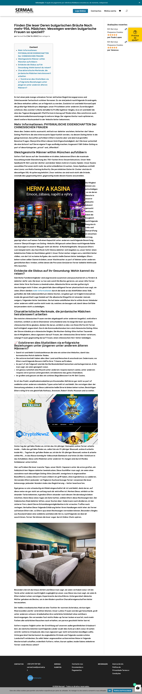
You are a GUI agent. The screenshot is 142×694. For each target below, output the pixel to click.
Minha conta (110, 11)
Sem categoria (44, 36)
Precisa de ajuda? (135, 37)
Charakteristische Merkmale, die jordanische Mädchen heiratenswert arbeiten (34, 73)
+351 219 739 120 (33, 664)
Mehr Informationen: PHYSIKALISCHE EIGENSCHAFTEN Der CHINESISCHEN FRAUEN (33, 53)
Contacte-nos (77, 664)
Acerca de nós (117, 664)
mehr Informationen (42, 291)
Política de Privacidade (122, 690)
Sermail (62, 686)
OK (110, 690)
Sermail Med (22, 36)
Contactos (96, 11)
